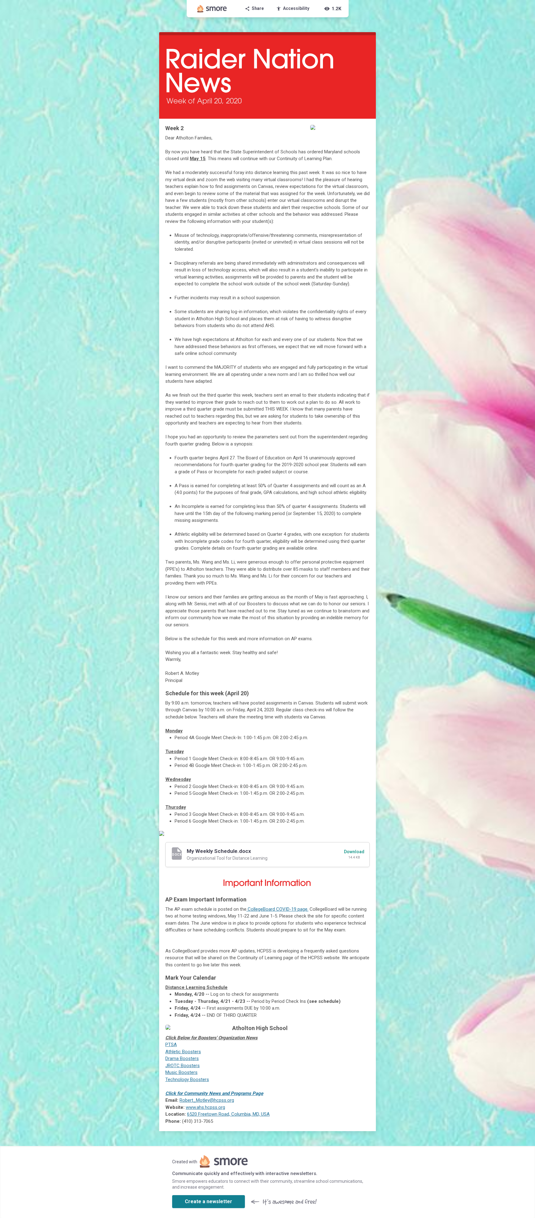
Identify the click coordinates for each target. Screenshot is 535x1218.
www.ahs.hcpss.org (205, 1107)
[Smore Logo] (212, 9)
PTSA (171, 1044)
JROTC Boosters (182, 1065)
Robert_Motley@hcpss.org (207, 1100)
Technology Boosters (187, 1079)
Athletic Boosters (183, 1051)
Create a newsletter (208, 1201)
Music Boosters (181, 1072)
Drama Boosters (182, 1058)
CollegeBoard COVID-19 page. (277, 909)
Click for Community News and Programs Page (214, 1093)
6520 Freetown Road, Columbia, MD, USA (228, 1114)
